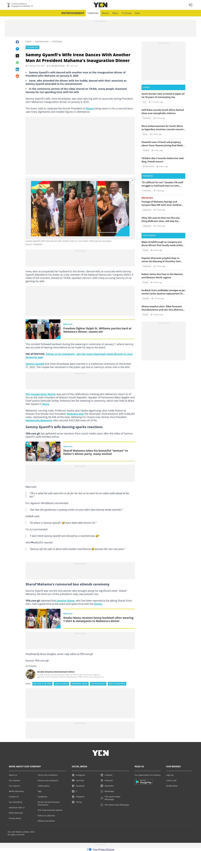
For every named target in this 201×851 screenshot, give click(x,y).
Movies (105, 13)
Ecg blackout (98, 683)
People (145, 250)
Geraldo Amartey (58, 66)
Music (115, 13)
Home (28, 41)
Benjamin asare (80, 683)
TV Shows (127, 13)
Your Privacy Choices (103, 849)
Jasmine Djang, (65, 600)
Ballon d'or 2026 (42, 683)
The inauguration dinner (41, 394)
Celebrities (93, 13)
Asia (144, 102)
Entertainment (72, 13)
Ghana (90, 108)
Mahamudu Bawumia (39, 420)
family (98, 603)
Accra (45, 404)
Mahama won (75, 413)
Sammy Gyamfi (35, 363)
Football (146, 150)
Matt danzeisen (117, 683)
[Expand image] (131, 181)
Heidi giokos (61, 683)
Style (137, 13)
